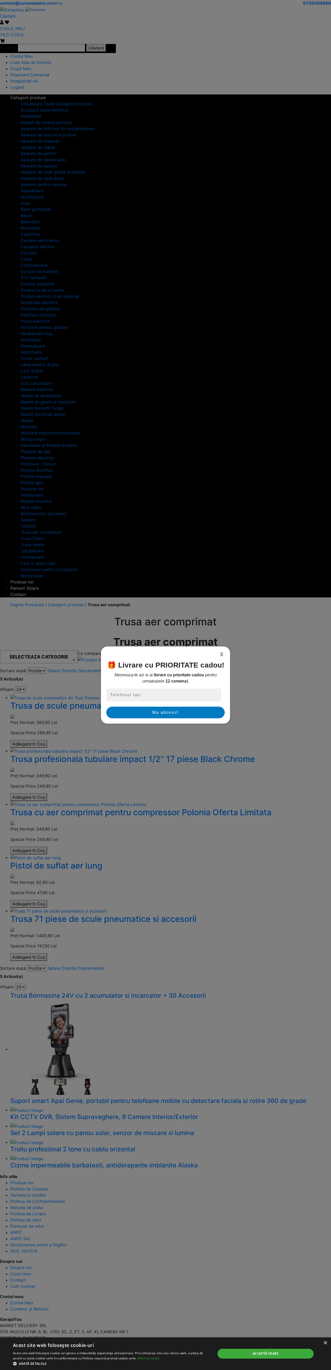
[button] (111, 1363)
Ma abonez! (165, 712)
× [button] (325, 1343)
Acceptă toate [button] (266, 1353)
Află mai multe (149, 1358)
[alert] (165, 1353)
